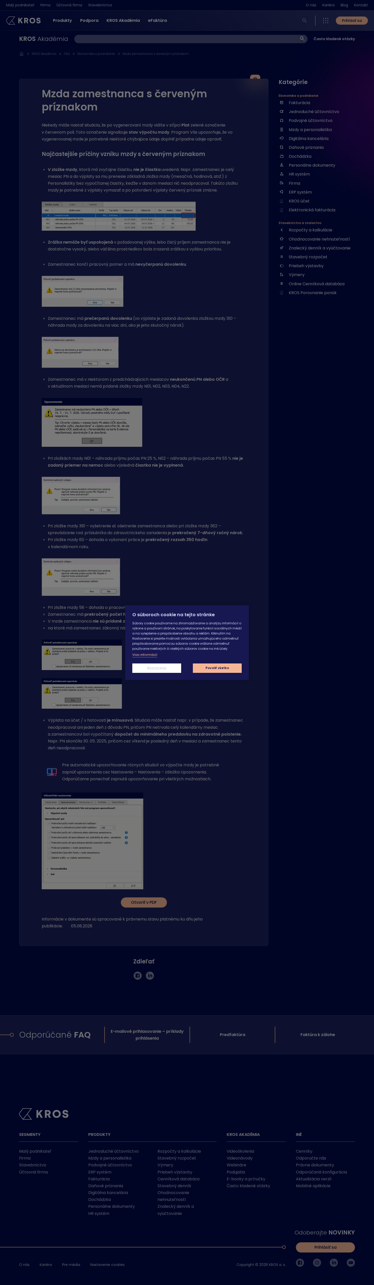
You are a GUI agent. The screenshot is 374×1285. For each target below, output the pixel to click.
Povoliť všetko (217, 668)
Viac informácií (144, 654)
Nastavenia (157, 668)
